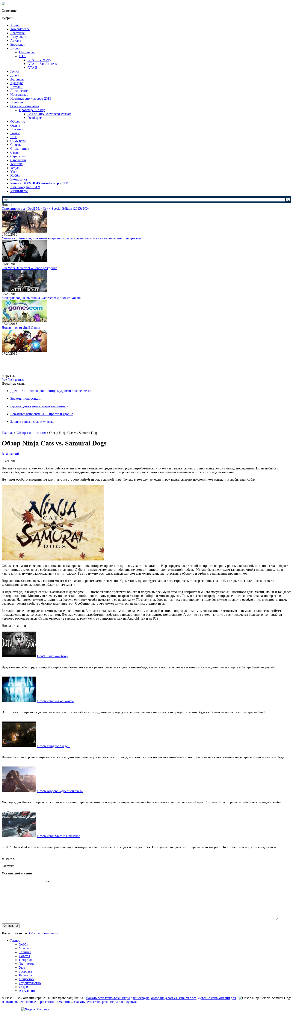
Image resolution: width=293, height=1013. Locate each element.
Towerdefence (20, 29)
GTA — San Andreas (42, 64)
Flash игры (27, 52)
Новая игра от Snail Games (21, 327)
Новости (16, 102)
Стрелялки (18, 160)
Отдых (15, 125)
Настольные (19, 94)
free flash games (13, 379)
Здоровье (17, 79)
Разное (15, 133)
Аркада (15, 40)
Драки (15, 75)
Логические (19, 91)
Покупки (17, 129)
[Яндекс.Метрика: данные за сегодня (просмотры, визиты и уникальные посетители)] (35, 1009)
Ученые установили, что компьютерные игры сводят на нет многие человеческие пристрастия (71, 238)
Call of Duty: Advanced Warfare (49, 114)
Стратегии (18, 156)
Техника (16, 164)
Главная (7, 433)
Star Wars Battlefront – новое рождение (29, 268)
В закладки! (10, 454)
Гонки (14, 71)
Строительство (30, 983)
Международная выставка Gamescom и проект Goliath (41, 298)
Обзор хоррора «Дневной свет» (60, 791)
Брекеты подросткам (25, 398)
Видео (15, 48)
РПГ (13, 137)
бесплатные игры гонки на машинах (45, 1002)
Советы (15, 144)
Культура (16, 83)
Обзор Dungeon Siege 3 (53, 746)
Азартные (17, 33)
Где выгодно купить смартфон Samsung (39, 406)
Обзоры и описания (24, 106)
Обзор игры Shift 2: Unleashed (58, 836)
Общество (17, 121)
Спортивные (19, 148)
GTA (22, 56)
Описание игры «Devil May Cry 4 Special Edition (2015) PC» (45, 208)
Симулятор (18, 141)
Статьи (15, 152)
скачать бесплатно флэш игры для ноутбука (118, 998)
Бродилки (17, 44)
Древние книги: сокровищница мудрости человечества (50, 391)
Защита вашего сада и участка (32, 421)
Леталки (16, 87)
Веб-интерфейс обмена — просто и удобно (41, 414)
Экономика (18, 179)
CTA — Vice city (39, 60)
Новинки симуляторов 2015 (30, 98)
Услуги (15, 168)
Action (15, 25)
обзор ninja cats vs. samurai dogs (173, 998)
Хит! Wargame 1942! (25, 187)
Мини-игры (19, 191)
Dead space (35, 118)
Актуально (18, 37)
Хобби (15, 175)
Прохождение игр (32, 110)
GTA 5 (32, 67)
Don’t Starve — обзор (52, 656)
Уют (13, 171)
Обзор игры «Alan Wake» (55, 701)
